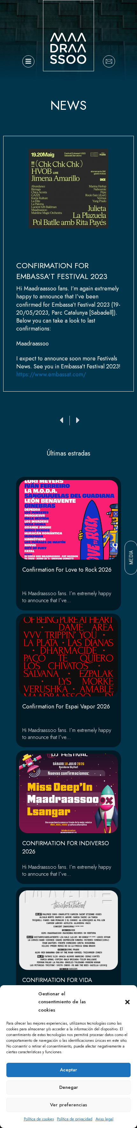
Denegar (68, 1087)
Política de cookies (39, 1119)
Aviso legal (104, 1119)
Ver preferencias (68, 1104)
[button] (127, 1002)
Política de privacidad (74, 1119)
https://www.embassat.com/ (51, 374)
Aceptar (68, 1069)
